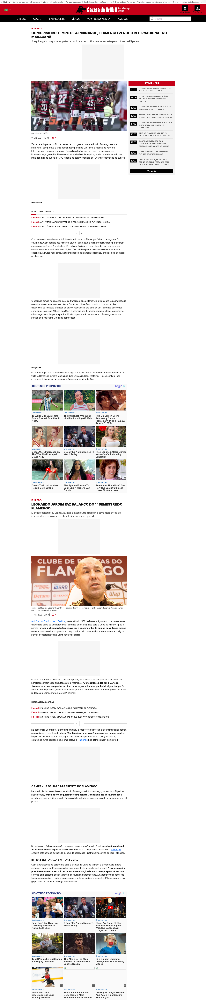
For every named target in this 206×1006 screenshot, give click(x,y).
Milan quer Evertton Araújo (53, 2)
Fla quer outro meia (73, 2)
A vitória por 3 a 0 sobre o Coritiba (48, 621)
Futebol (21, 18)
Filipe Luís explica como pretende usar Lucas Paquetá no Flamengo (72, 218)
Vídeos (76, 18)
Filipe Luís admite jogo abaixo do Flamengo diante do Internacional (73, 226)
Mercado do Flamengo (126, 2)
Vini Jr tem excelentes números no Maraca (154, 2)
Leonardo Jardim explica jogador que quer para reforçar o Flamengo (156, 125)
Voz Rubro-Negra (98, 18)
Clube (37, 18)
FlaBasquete (56, 18)
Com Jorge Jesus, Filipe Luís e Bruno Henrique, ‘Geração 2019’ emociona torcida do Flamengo (154, 162)
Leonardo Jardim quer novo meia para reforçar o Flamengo (155, 108)
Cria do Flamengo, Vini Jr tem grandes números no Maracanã (154, 134)
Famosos (122, 18)
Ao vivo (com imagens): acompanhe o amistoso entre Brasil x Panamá (156, 116)
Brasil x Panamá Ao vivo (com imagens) (99, 2)
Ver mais (151, 171)
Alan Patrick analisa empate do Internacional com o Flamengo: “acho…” (75, 222)
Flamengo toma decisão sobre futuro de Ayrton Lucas (154, 153)
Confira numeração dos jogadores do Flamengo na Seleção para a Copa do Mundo (154, 143)
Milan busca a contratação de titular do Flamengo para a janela (154, 98)
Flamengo (83, 739)
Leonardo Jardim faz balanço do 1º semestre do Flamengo (155, 89)
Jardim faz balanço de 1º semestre (26, 2)
